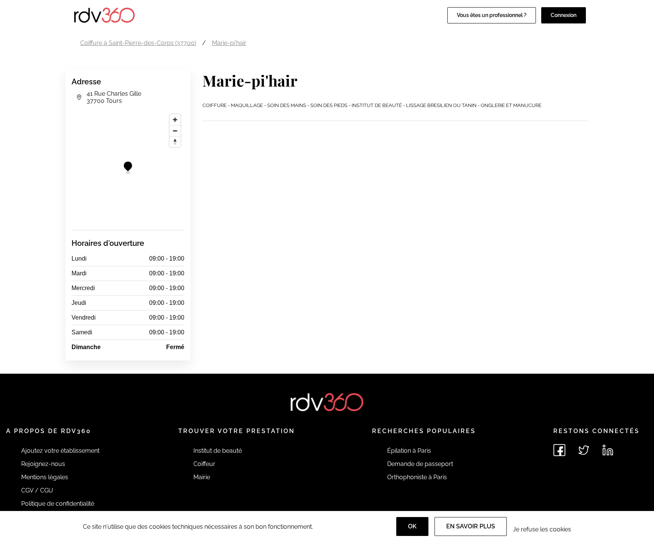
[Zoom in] (175, 119)
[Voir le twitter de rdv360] (584, 450)
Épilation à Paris (409, 450)
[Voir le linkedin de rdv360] (608, 450)
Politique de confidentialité (57, 503)
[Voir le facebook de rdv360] (559, 450)
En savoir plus (470, 526)
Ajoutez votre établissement (60, 450)
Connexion (563, 15)
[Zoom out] (175, 130)
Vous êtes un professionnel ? (491, 15)
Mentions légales (44, 477)
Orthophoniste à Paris (417, 477)
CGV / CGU (37, 490)
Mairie (201, 477)
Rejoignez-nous (43, 463)
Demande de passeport (420, 463)
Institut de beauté (217, 450)
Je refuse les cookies (542, 529)
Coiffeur (204, 463)
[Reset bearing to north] (175, 141)
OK (412, 526)
